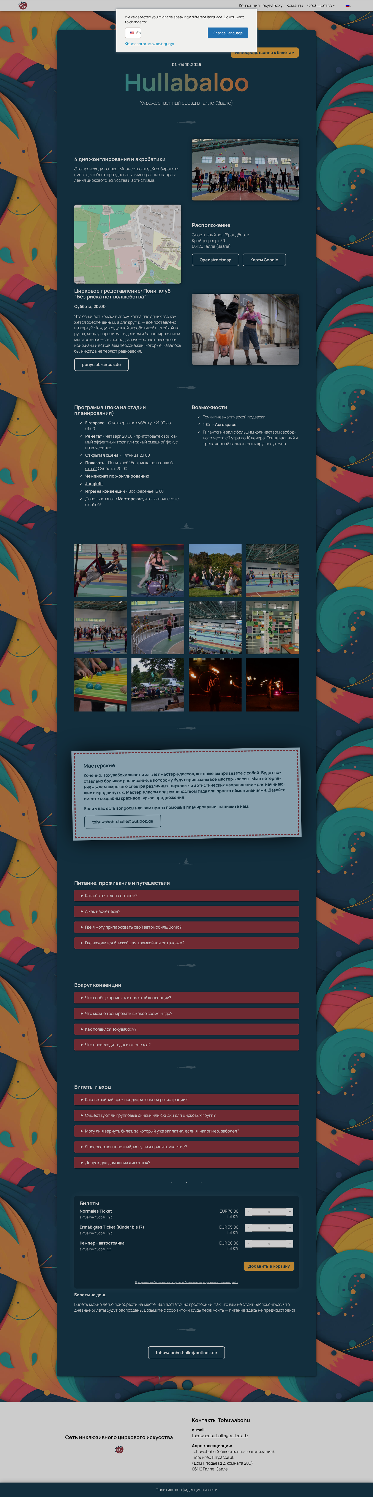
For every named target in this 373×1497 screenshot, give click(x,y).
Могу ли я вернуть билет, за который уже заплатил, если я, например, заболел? (162, 1131)
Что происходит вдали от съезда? (118, 1044)
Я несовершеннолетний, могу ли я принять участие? (136, 1147)
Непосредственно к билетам (264, 52)
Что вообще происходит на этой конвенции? (128, 997)
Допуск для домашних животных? (117, 1162)
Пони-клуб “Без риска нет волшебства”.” (122, 293)
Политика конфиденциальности (186, 1489)
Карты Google (264, 260)
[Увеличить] (293, 144)
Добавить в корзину (269, 1266)
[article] (186, 1242)
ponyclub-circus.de (101, 364)
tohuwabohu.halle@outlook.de (122, 821)
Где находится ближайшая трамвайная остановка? (134, 943)
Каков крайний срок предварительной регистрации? (136, 1099)
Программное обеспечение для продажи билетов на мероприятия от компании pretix (186, 1282)
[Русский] (346, 5)
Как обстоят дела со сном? (111, 895)
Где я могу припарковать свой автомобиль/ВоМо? (133, 927)
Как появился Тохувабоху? (110, 1029)
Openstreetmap (215, 260)
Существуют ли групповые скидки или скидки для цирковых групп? (150, 1115)
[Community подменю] (334, 5)
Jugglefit (94, 483)
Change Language (228, 32)
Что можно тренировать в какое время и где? (128, 1013)
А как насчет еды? (102, 911)
